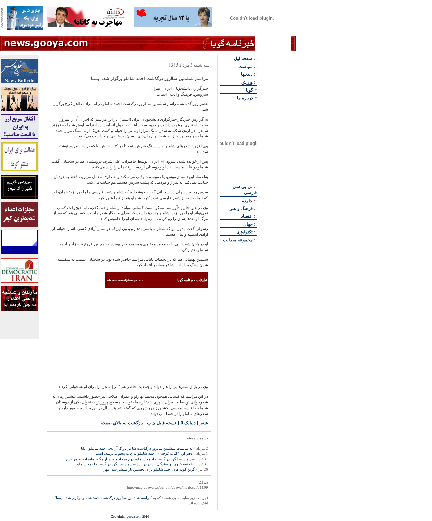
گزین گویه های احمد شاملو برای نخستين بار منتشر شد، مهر (149, 469)
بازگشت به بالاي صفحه (122, 422)
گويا (249, 90)
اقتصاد (247, 216)
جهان (248, 224)
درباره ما (245, 97)
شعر (204, 422)
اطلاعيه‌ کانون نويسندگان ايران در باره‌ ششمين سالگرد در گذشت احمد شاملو (136, 464)
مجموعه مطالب (238, 239)
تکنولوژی (244, 231)
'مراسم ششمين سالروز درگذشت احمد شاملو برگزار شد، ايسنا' (103, 498)
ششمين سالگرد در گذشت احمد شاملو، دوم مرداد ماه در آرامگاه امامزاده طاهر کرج (130, 459)
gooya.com (134, 516)
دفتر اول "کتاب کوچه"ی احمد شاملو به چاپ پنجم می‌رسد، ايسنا (144, 453)
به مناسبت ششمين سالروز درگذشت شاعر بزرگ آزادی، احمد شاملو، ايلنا (136, 448)
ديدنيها (247, 74)
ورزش (247, 82)
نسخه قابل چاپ (162, 422)
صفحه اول (243, 58)
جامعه (247, 200)
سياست (245, 66)
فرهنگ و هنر (241, 208)
